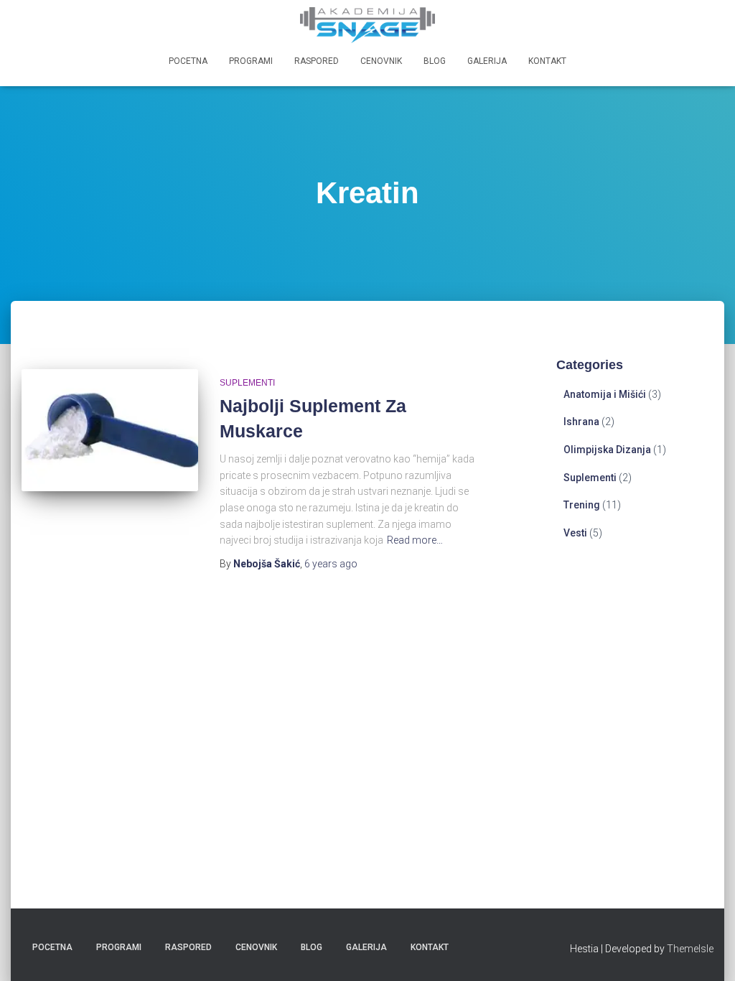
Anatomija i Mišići (604, 394)
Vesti (575, 533)
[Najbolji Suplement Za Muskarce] (110, 430)
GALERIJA (487, 61)
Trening (581, 505)
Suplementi (247, 383)
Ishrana (581, 421)
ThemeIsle (690, 948)
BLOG (434, 61)
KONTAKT (547, 61)
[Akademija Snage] (367, 25)
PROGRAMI (251, 61)
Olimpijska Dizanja (607, 449)
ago (330, 563)
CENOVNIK (381, 61)
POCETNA (188, 61)
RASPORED (316, 61)
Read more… (415, 540)
